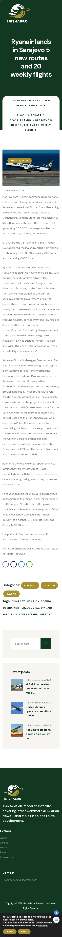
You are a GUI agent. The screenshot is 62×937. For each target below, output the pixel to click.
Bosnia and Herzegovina (20, 607)
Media (3, 847)
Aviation (49, 585)
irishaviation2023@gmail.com (20, 880)
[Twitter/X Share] (13, 564)
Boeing (46, 601)
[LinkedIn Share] (21, 564)
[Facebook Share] (5, 564)
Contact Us (7, 857)
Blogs (3, 852)
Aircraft (30, 585)
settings (43, 925)
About (3, 837)
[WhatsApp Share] (29, 564)
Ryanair (11, 594)
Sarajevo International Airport (27, 614)
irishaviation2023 (14, 190)
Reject (24, 931)
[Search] (46, 643)
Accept (9, 931)
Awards (4, 842)
